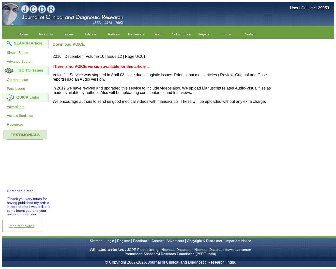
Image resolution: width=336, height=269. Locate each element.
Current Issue (17, 80)
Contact (250, 34)
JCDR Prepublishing (142, 250)
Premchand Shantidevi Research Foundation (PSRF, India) (170, 254)
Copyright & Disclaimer (204, 241)
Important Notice (21, 226)
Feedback (141, 241)
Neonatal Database (176, 250)
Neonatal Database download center (222, 250)
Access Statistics (20, 116)
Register (123, 241)
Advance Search (19, 61)
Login (227, 34)
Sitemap (96, 241)
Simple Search (18, 53)
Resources (15, 124)
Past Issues (16, 88)
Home (23, 34)
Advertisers (15, 107)
